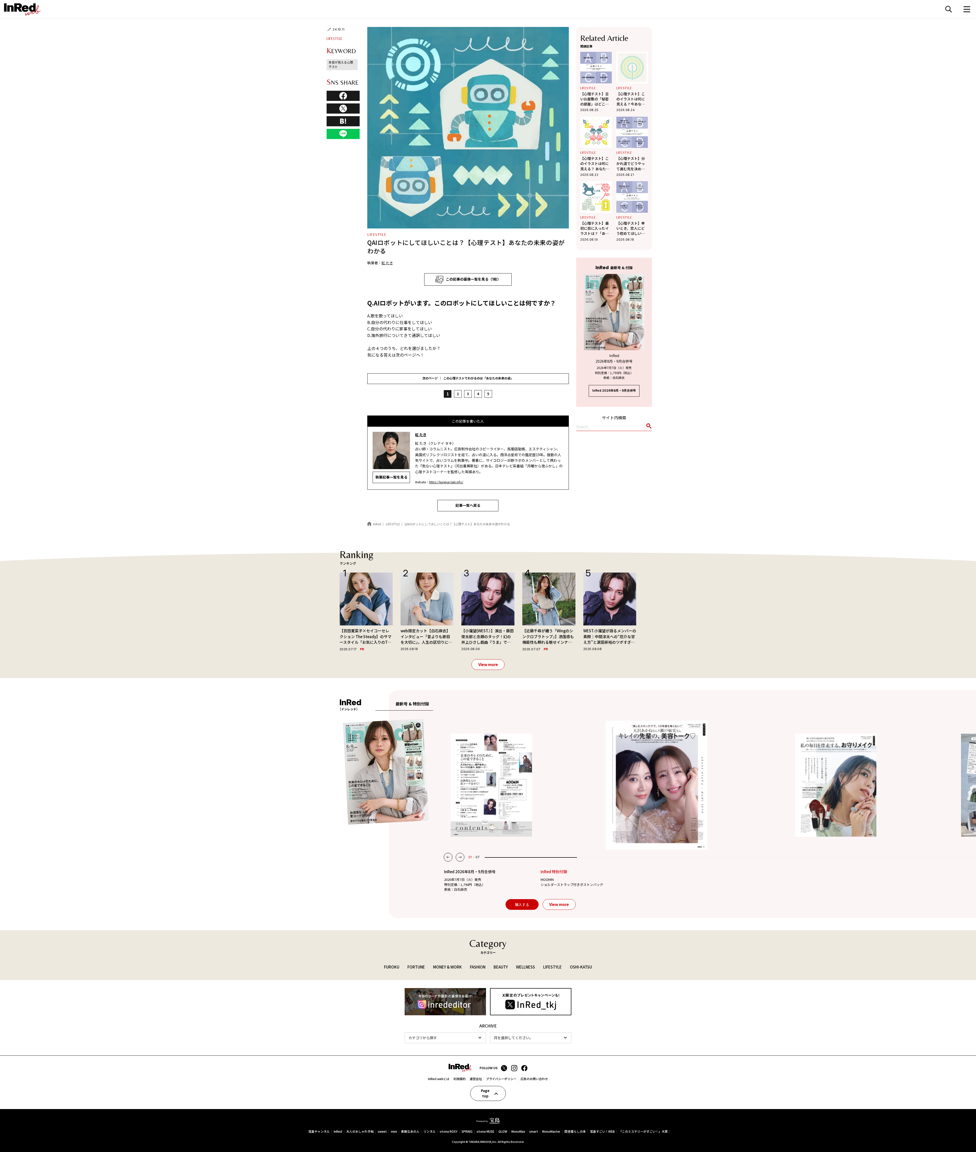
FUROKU (391, 967)
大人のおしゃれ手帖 (360, 1131)
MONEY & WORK (447, 967)
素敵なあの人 (410, 1131)
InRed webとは (438, 1079)
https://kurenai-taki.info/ (446, 482)
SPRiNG (467, 1131)
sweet (382, 1131)
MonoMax (518, 1131)
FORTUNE (416, 967)
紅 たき (387, 262)
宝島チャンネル (319, 1131)
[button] (448, 857)
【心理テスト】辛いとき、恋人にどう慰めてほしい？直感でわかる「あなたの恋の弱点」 (630, 228)
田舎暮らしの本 (575, 1131)
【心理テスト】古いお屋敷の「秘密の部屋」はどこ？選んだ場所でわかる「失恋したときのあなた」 (594, 99)
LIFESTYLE (335, 38)
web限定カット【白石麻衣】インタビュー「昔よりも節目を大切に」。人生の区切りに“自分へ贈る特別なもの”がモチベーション (425, 636)
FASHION (477, 967)
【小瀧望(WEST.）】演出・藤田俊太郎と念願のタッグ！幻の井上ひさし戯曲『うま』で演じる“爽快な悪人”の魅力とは (487, 636)
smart (533, 1131)
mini (394, 1131)
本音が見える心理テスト (341, 64)
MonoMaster (551, 1131)
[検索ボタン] (648, 427)
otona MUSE (485, 1131)
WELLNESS (525, 967)
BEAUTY (501, 967)
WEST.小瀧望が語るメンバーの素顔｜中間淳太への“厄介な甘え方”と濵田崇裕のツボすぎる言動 (609, 636)
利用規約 (459, 1079)
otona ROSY (449, 1131)
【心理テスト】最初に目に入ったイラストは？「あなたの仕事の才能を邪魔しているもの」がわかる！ (595, 228)
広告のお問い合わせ (534, 1079)
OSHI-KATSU (581, 967)
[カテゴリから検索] (445, 1037)
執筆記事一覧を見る (391, 477)
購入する (522, 904)
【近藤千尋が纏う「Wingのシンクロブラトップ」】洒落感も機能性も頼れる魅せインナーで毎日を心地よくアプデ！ (548, 636)
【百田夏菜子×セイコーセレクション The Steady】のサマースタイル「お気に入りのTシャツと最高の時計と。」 (365, 636)
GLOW (502, 1131)
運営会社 (476, 1079)
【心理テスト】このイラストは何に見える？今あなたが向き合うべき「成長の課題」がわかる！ (630, 99)
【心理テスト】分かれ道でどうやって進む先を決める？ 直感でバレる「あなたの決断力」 (632, 163)
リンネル (429, 1131)
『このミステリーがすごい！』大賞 (643, 1131)
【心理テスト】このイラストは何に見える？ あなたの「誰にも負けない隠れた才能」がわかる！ (594, 163)
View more (488, 664)
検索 (948, 9)
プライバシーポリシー (501, 1079)
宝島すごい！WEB (602, 1131)
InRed (338, 1131)
